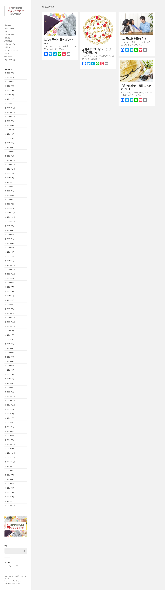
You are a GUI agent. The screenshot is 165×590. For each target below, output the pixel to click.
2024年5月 (10, 191)
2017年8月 (10, 470)
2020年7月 (10, 366)
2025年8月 (10, 125)
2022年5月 (10, 296)
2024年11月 (11, 165)
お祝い (6, 31)
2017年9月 (10, 466)
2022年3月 (10, 304)
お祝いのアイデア (10, 44)
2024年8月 (10, 178)
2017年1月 (10, 501)
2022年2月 (10, 309)
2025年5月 (10, 138)
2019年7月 (10, 418)
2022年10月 (11, 274)
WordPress (16, 581)
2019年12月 (11, 396)
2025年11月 (11, 112)
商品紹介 (7, 38)
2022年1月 (10, 313)
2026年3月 (10, 95)
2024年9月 (10, 173)
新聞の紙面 (8, 41)
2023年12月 (11, 213)
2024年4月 (10, 195)
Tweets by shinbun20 (11, 566)
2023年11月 (11, 217)
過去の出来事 (9, 28)
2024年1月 (10, 208)
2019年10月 (11, 405)
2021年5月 (10, 339)
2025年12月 (11, 108)
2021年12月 (11, 318)
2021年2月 (10, 352)
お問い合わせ (9, 47)
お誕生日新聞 (9, 35)
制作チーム (8, 57)
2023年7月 (10, 235)
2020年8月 (10, 361)
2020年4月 (10, 379)
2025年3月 (10, 147)
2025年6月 (10, 134)
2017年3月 (10, 492)
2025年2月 (10, 151)
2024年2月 (10, 204)
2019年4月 (10, 431)
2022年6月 (10, 291)
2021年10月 (11, 326)
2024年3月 (10, 199)
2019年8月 (10, 414)
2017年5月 (10, 483)
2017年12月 (11, 453)
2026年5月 (10, 86)
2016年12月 (11, 505)
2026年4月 (10, 90)
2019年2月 (10, 440)
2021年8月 (10, 331)
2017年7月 (10, 475)
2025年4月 (10, 143)
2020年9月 (10, 357)
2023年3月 (10, 252)
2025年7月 (10, 130)
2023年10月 (11, 221)
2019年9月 (10, 409)
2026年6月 (10, 81)
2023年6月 (10, 239)
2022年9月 (10, 278)
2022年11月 (11, 269)
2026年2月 (10, 99)
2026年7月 (10, 77)
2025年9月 (10, 121)
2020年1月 (10, 392)
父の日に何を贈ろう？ (133, 38)
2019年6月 (10, 422)
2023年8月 (10, 230)
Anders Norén (16, 583)
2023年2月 (10, 256)
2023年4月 (10, 248)
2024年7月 (10, 182)
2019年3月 (10, 436)
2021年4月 (10, 344)
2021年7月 (10, 335)
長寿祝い (7, 25)
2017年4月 (10, 488)
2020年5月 (10, 374)
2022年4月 (10, 300)
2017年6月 (10, 479)
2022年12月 (11, 265)
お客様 (6, 53)
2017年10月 (11, 462)
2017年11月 (11, 457)
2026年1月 (10, 103)
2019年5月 (10, 427)
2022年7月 (10, 287)
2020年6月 (10, 370)
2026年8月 (10, 73)
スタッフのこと (9, 60)
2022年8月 (10, 282)
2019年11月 (11, 400)
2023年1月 (10, 261)
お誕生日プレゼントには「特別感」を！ (96, 51)
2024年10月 (11, 169)
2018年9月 (10, 449)
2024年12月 (11, 160)
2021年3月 (10, 348)
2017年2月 (10, 497)
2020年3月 (10, 383)
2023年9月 (10, 226)
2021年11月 (11, 322)
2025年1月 (10, 156)
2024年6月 (10, 186)
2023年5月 (10, 243)
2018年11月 (11, 444)
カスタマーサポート (11, 50)
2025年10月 (11, 117)
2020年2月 (10, 387)
